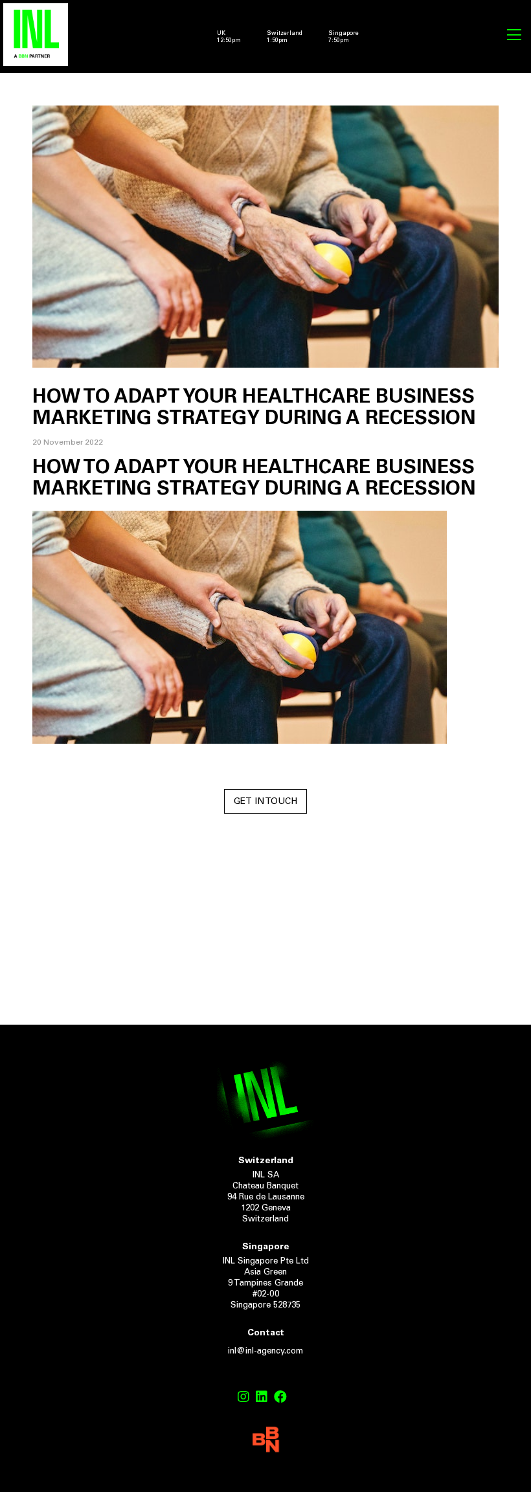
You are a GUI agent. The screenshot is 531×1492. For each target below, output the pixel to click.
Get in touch (265, 802)
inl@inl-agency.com (265, 1352)
